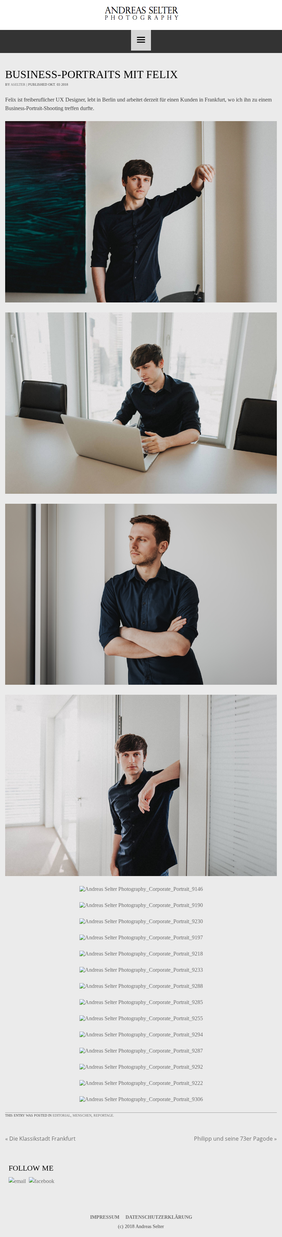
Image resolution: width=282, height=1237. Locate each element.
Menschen (82, 1115)
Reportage (103, 1115)
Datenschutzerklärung (159, 1217)
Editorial (61, 1115)
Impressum (104, 1217)
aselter (18, 84)
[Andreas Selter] (141, 13)
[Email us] (18, 1181)
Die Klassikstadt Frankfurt (40, 1138)
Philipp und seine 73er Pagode (235, 1138)
